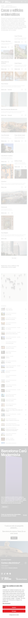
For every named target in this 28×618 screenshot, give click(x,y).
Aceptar (14, 607)
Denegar (14, 611)
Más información (6, 603)
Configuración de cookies (14, 614)
